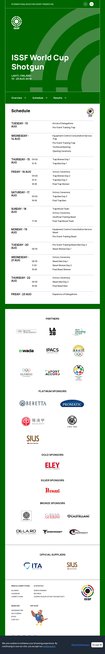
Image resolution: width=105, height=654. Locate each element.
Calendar (15, 594)
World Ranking (40, 591)
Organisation (17, 610)
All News (14, 591)
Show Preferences (80, 644)
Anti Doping (16, 614)
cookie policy (49, 646)
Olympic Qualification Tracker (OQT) (49, 597)
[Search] (85, 4)
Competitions (17, 597)
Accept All (97, 644)
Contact (15, 620)
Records (37, 594)
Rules (13, 617)
